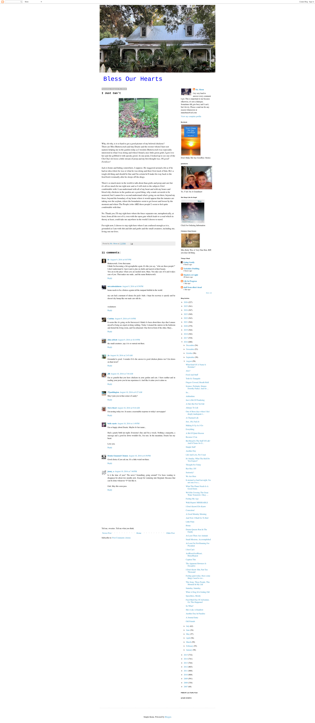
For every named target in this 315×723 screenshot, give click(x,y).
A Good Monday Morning (196, 514)
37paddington (113, 392)
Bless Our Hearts (132, 79)
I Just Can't (190, 549)
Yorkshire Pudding (191, 268)
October (189, 353)
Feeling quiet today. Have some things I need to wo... (198, 576)
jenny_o (111, 471)
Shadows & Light (190, 274)
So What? (189, 606)
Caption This (191, 559)
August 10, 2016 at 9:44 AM (128, 407)
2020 (186, 326)
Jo (109, 355)
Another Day (191, 451)
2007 (186, 686)
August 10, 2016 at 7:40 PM (126, 471)
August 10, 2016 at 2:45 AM (121, 355)
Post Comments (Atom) (121, 537)
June (188, 630)
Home (138, 533)
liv (109, 259)
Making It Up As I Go (194, 425)
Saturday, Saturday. (193, 588)
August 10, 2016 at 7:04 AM (122, 373)
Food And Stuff (192, 374)
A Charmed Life (192, 417)
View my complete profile (191, 116)
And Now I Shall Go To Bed (197, 518)
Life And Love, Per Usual (196, 454)
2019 (186, 330)
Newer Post (106, 533)
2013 (186, 662)
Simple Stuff (191, 447)
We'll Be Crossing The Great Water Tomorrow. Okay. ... (197, 493)
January (189, 650)
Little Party (190, 521)
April (188, 638)
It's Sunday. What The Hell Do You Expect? (198, 459)
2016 (186, 341)
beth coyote (112, 423)
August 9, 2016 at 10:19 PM (129, 339)
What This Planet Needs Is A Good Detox (197, 487)
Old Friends (190, 621)
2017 (186, 338)
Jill (109, 373)
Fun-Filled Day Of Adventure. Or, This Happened (197, 600)
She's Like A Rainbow (194, 609)
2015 (186, 654)
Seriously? (190, 472)
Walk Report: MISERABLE (197, 502)
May (188, 634)
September (190, 357)
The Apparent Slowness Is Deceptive (196, 564)
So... (187, 392)
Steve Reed (112, 407)
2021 (186, 322)
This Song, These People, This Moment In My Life (198, 583)
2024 (186, 310)
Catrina (111, 318)
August (189, 361)
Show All (209, 293)
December (190, 345)
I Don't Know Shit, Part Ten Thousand (197, 570)
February (190, 646)
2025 (186, 306)
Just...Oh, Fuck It (192, 421)
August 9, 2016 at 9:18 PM (125, 318)
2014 (186, 658)
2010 (186, 674)
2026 (186, 302)
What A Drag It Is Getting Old (198, 592)
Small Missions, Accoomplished (198, 539)
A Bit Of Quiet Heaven (195, 433)
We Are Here (191, 476)
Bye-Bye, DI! (191, 468)
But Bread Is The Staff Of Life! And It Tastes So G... (198, 441)
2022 (186, 318)
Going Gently (189, 262)
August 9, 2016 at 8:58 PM (132, 286)
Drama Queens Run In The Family (196, 530)
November (190, 349)
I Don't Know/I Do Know (196, 506)
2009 (186, 678)
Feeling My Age (192, 498)
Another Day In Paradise (195, 613)
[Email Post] (131, 243)
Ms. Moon (199, 89)
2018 (186, 334)
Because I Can (191, 437)
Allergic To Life (192, 407)
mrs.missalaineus (115, 286)
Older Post (170, 533)
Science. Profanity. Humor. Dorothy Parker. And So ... (197, 387)
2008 (186, 682)
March (189, 642)
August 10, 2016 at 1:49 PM (128, 423)
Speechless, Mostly (193, 595)
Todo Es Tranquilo (193, 378)
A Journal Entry (192, 617)
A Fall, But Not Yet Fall (195, 404)
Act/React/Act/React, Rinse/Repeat (194, 554)
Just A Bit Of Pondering (195, 400)
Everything (190, 429)
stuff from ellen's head (192, 287)
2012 (186, 666)
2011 (186, 670)
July (188, 626)
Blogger (168, 716)
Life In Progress (190, 281)
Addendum (190, 396)
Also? (188, 370)
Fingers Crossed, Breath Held (197, 382)
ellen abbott (112, 339)
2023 (186, 314)
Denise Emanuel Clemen (118, 455)
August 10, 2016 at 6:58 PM (140, 455)
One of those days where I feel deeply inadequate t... (197, 412)
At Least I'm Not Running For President (197, 544)
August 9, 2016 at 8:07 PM (120, 259)
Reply (110, 278)
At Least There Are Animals (197, 535)
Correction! (190, 510)
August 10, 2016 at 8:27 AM (131, 392)
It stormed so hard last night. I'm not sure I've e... (198, 481)
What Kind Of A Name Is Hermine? (196, 365)
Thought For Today (193, 464)
